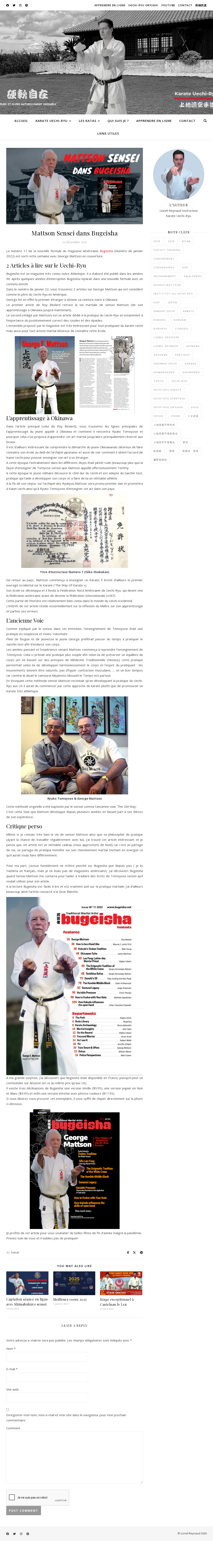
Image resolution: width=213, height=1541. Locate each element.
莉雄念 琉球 (190, 450)
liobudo (181, 328)
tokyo (159, 381)
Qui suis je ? (118, 121)
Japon (172, 302)
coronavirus (164, 267)
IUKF (157, 302)
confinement (164, 258)
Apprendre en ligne (109, 5)
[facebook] (8, 5)
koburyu (160, 328)
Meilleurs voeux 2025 (70, 1299)
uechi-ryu (179, 381)
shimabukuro (164, 372)
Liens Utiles (108, 133)
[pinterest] (26, 5)
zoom (175, 415)
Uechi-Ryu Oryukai (143, 5)
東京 (185, 442)
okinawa (193, 346)
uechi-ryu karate (168, 389)
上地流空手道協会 (164, 442)
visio (195, 407)
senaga (190, 363)
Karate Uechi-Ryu (52, 121)
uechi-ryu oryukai (168, 407)
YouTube (168, 5)
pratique (182, 354)
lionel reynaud (166, 346)
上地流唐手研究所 (164, 424)
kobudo (160, 319)
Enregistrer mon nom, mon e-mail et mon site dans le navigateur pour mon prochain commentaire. (66, 1417)
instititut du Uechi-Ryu (173, 293)
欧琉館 (158, 450)
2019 (157, 241)
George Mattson (167, 284)
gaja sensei (193, 276)
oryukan (160, 354)
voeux (158, 415)
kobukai (180, 319)
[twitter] (14, 5)
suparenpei (192, 372)
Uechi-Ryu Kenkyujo (169, 398)
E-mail (11, 1369)
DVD (185, 267)
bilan (186, 241)
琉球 (172, 450)
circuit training (167, 249)
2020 (171, 241)
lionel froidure (167, 337)
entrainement (165, 276)
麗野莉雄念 (160, 459)
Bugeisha (106, 251)
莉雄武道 (201, 5)
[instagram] (20, 5)
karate (188, 311)
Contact (185, 5)
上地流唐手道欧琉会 (166, 433)
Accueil (21, 121)
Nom (11, 1349)
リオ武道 (193, 415)
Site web (12, 1389)
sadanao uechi (165, 363)
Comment (13, 1428)
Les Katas (87, 121)
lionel (15, 1252)
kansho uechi (164, 311)
